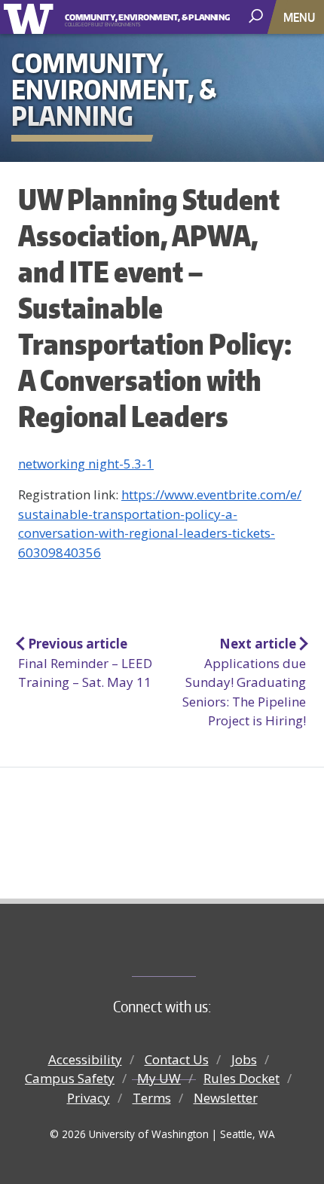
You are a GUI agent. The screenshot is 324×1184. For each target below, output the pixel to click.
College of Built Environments (192, 951)
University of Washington (31, 17)
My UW (159, 1078)
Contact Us (177, 1059)
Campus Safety (70, 1078)
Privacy (88, 1097)
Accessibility (85, 1059)
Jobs (244, 1059)
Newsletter (226, 1097)
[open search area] (257, 16)
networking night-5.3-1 (86, 463)
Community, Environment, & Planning (135, 17)
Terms (152, 1097)
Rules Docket (241, 1078)
